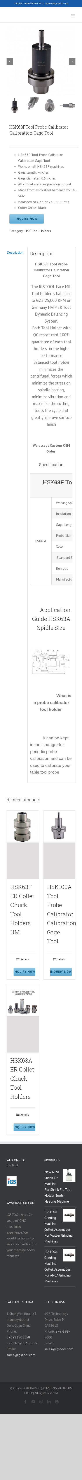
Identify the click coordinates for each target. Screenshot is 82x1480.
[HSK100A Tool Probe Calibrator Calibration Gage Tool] (59, 845)
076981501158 (18, 1337)
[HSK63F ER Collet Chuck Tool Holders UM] (23, 845)
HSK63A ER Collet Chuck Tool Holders (22, 1078)
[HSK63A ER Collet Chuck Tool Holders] (23, 1018)
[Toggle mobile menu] (73, 16)
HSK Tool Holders (37, 231)
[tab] (15, 252)
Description (15, 252)
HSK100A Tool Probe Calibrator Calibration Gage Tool (62, 914)
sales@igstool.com (56, 3)
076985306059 (25, 1343)
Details (24, 959)
